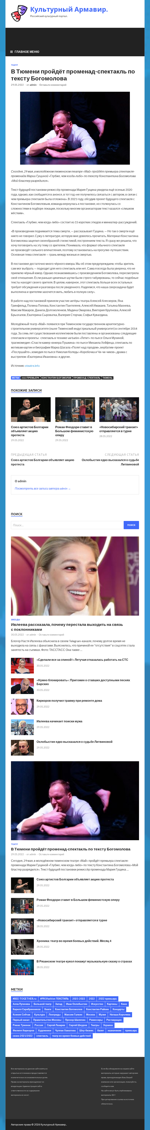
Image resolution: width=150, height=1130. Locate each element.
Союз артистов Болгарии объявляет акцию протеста (29, 431)
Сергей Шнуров (78, 1025)
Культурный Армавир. (69, 9)
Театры (95, 1025)
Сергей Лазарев (56, 1025)
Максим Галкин (73, 1014)
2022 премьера (30, 377)
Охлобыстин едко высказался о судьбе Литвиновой (74, 741)
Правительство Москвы (47, 1019)
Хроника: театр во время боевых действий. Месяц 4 (74, 941)
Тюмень (107, 377)
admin (33, 84)
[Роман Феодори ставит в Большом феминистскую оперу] (75, 422)
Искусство (97, 1003)
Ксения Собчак (21, 1014)
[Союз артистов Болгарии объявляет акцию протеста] (31, 422)
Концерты (118, 1009)
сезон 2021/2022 (23, 1035)
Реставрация (114, 1019)
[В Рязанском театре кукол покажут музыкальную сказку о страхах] (22, 974)
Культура (39, 1014)
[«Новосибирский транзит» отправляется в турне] (119, 422)
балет (100, 1030)
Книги (47, 1009)
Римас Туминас (22, 1025)
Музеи (102, 1014)
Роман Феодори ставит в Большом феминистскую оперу (74, 431)
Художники (44, 1030)
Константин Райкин (97, 1009)
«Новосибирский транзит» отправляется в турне (118, 429)
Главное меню (27, 51)
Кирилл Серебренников (27, 1009)
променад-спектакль (86, 377)
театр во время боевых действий (71, 1035)
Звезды (15, 620)
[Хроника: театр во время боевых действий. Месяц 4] (22, 953)
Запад (58, 1003)
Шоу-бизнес (86, 1030)
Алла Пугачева (21, 1003)
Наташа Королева (120, 1014)
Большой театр (42, 1003)
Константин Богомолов (56, 377)
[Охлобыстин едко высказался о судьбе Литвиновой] (22, 754)
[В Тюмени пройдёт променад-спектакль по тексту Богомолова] (75, 841)
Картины (112, 1003)
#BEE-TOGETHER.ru (24, 998)
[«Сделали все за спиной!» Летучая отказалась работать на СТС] (22, 672)
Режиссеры (96, 1019)
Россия (39, 1025)
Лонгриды (55, 1014)
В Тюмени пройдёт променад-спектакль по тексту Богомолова (70, 849)
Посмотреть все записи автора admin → (43, 488)
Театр (14, 65)
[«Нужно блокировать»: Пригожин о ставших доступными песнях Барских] (22, 693)
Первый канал (21, 1019)
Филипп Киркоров (23, 1030)
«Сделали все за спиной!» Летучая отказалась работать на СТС (82, 659)
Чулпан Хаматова (65, 1030)
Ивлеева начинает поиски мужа (59, 721)
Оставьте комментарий (52, 84)
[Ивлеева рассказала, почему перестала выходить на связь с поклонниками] (75, 616)
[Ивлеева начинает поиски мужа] (22, 734)
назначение (114, 1030)
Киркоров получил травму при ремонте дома (69, 700)
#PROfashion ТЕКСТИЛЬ (54, 998)
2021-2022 (78, 998)
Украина (108, 1025)
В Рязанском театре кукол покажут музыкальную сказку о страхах (84, 961)
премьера (131, 1030)
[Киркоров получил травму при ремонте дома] (22, 713)
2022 (92, 998)
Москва (90, 1014)
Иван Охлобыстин (76, 1003)
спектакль (42, 1035)
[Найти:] (75, 525)
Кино (124, 1003)
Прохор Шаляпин (75, 1019)
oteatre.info (32, 365)
